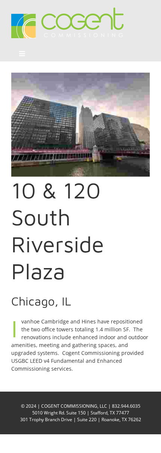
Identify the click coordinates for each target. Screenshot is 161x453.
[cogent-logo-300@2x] (67, 9)
